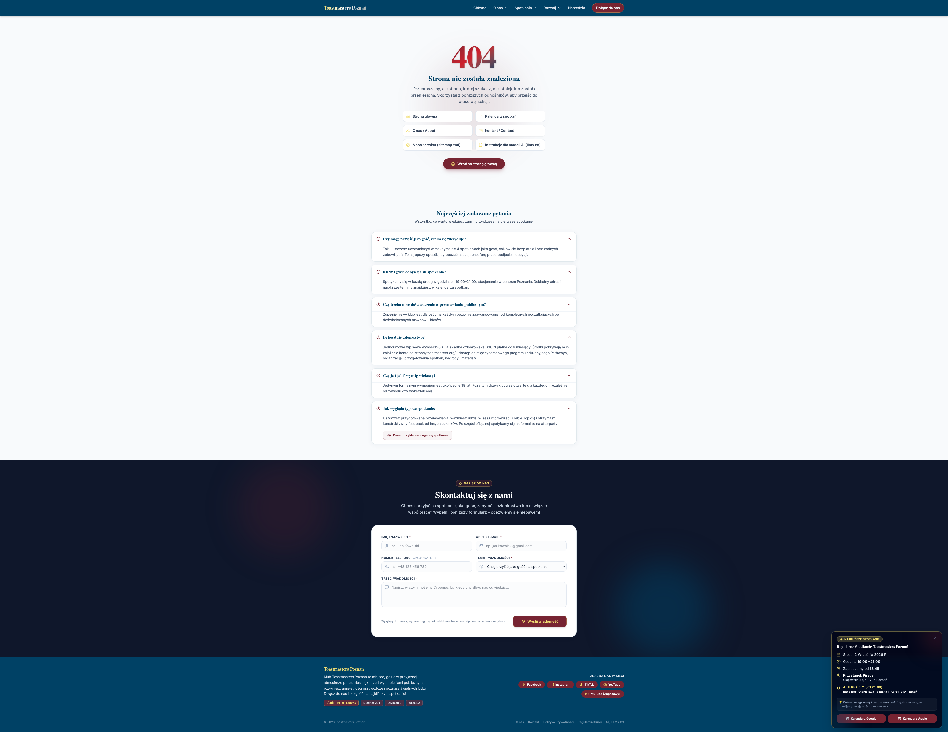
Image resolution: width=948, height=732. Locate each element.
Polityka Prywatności (558, 722)
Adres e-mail (489, 537)
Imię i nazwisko (396, 537)
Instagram (562, 684)
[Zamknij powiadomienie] (935, 637)
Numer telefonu (408, 558)
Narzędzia (576, 8)
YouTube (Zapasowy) (605, 694)
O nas (520, 722)
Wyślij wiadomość (542, 621)
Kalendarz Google (863, 718)
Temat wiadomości (494, 558)
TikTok (589, 684)
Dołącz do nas (608, 8)
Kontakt (533, 722)
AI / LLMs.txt (615, 722)
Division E (394, 703)
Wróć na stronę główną (477, 164)
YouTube (614, 684)
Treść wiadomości (399, 578)
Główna (479, 8)
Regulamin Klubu (590, 722)
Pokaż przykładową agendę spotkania (420, 435)
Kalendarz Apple (915, 718)
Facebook (534, 684)
